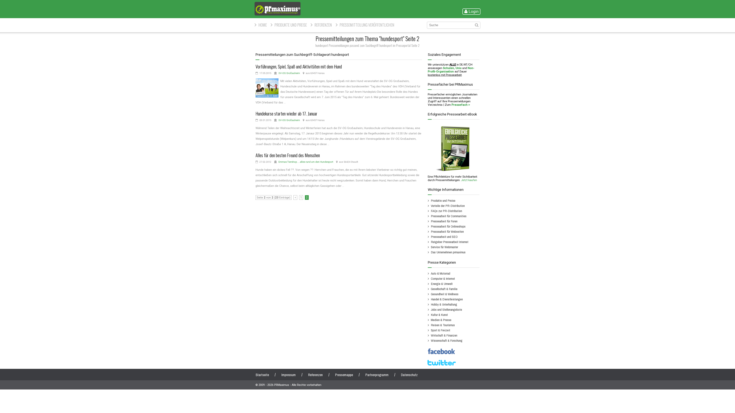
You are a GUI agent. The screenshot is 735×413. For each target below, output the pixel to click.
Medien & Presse (441, 320)
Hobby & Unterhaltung (444, 304)
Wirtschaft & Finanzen (444, 335)
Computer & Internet (443, 278)
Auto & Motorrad (440, 273)
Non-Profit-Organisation (451, 69)
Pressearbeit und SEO (444, 236)
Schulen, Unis (452, 68)
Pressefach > (461, 105)
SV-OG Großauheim (289, 73)
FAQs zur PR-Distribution (446, 211)
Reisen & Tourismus (443, 325)
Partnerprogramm (377, 374)
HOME (262, 25)
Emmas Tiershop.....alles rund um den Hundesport (305, 161)
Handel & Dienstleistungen (447, 299)
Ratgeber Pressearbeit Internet (449, 242)
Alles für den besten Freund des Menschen (288, 155)
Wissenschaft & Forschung (446, 340)
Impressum (288, 374)
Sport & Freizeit (440, 330)
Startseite (262, 374)
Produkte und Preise (290, 25)
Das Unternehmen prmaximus (448, 252)
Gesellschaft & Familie (444, 289)
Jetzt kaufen (469, 180)
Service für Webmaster (444, 247)
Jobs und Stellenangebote (446, 309)
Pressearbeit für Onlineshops (448, 226)
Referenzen (323, 25)
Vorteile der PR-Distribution (448, 205)
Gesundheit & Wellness (444, 294)
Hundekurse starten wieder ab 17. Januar (286, 113)
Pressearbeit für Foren (444, 221)
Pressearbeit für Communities (448, 216)
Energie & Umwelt (442, 283)
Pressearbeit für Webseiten (447, 231)
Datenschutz (409, 374)
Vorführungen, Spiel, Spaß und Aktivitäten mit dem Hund (299, 66)
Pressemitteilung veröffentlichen (367, 25)
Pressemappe (344, 374)
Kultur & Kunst (439, 314)
